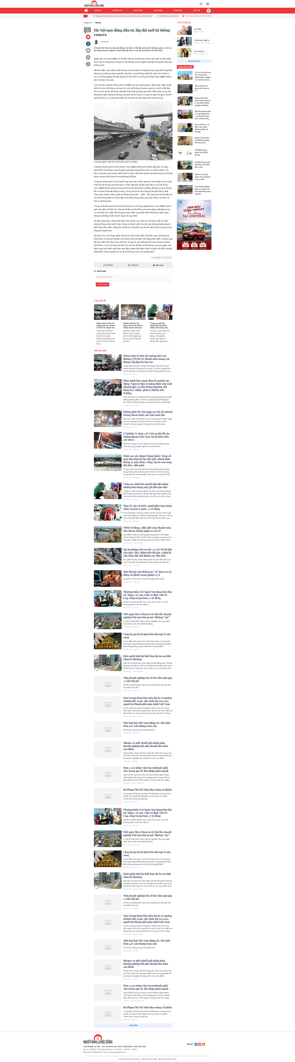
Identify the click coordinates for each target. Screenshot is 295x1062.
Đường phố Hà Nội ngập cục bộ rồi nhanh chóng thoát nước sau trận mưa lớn (132, 326)
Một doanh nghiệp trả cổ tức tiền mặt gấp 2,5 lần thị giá (147, 679)
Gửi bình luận (102, 284)
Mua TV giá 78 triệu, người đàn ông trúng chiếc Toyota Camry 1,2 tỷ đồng (147, 507)
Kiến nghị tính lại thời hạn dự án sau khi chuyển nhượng (147, 657)
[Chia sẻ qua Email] (88, 50)
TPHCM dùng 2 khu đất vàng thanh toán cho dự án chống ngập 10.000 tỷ (147, 529)
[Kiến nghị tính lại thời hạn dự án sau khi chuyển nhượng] (108, 662)
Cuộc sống (136, 477)
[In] (88, 57)
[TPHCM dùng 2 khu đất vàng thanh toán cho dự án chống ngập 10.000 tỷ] (108, 534)
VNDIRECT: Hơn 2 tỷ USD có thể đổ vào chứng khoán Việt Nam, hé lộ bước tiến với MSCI (133, 16)
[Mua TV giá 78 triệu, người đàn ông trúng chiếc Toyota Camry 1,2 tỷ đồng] (108, 512)
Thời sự (98, 317)
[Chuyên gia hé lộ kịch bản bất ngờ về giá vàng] (108, 641)
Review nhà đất (138, 543)
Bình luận (87, 30)
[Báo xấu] (88, 64)
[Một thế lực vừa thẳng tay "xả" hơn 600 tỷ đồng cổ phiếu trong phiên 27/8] (108, 578)
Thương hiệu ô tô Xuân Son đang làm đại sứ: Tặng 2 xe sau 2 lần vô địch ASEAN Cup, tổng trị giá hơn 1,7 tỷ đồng (147, 595)
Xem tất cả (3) (194, 61)
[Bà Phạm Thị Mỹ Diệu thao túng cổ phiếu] (108, 796)
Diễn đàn (136, 405)
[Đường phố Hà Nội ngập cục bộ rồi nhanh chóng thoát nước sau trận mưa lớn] (108, 418)
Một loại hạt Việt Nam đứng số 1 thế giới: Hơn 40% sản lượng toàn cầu (147, 724)
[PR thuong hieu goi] (194, 224)
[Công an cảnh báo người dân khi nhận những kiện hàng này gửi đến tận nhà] (108, 490)
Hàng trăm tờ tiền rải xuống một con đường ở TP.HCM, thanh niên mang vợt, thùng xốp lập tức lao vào (105, 327)
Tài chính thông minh (137, 783)
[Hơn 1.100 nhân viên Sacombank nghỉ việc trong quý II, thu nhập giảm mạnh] (108, 774)
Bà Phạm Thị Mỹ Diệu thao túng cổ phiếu (147, 789)
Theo (161, 257)
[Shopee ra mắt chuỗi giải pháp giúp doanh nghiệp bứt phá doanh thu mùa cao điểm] (108, 749)
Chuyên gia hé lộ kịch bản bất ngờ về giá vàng (147, 635)
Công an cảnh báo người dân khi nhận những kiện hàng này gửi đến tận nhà (159, 326)
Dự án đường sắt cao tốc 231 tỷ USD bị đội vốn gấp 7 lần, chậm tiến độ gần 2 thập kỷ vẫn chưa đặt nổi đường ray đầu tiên (147, 552)
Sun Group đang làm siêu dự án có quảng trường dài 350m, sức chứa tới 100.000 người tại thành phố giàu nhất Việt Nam (147, 701)
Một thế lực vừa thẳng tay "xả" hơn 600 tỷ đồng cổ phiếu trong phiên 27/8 (147, 573)
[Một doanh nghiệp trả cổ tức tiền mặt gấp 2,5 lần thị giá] (108, 684)
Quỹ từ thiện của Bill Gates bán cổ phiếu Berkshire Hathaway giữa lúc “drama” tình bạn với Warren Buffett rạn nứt (147, 1055)
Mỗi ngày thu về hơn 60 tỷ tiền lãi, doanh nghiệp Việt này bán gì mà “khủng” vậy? (147, 615)
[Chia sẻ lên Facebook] (88, 43)
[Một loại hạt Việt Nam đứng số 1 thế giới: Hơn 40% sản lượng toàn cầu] (108, 729)
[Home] (88, 37)
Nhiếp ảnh (136, 449)
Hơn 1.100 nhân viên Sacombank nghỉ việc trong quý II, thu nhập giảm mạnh (145, 769)
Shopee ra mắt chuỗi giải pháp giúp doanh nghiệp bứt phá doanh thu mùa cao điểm (145, 746)
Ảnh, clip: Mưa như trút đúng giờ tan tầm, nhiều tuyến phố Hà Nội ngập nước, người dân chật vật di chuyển (147, 1030)
